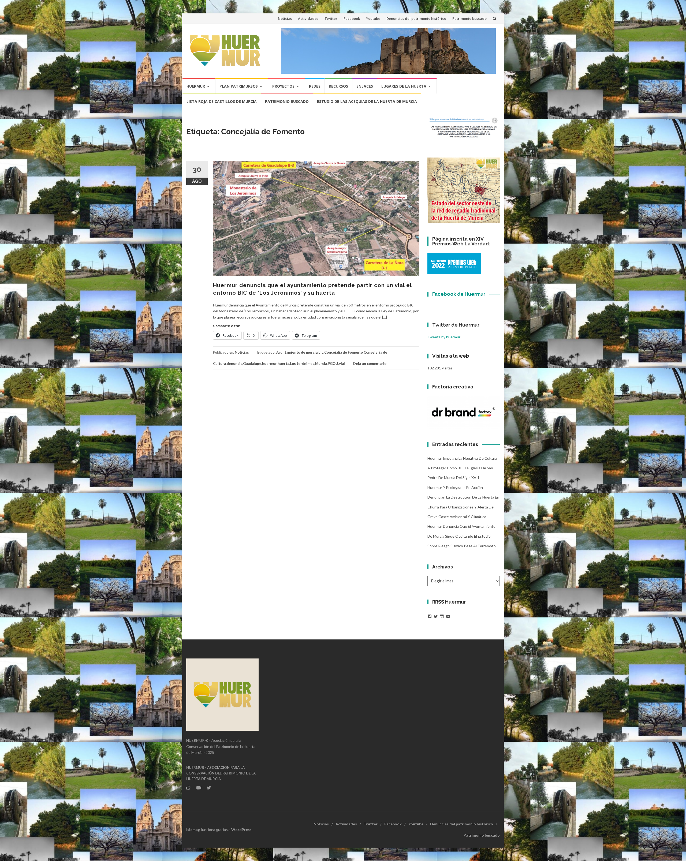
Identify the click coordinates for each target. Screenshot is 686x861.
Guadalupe (252, 363)
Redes (314, 86)
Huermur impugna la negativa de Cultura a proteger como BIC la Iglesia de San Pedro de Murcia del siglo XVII (462, 468)
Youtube (373, 18)
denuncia (234, 363)
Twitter (331, 18)
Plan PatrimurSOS (238, 86)
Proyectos (283, 86)
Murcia (321, 363)
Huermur (196, 86)
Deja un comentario (369, 363)
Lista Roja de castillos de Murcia (222, 101)
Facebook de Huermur (458, 294)
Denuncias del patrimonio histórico (416, 18)
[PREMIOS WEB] (454, 263)
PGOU (333, 363)
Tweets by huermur (443, 337)
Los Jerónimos (302, 363)
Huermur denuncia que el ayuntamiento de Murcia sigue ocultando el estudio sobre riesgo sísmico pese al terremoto (461, 536)
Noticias (285, 18)
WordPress (241, 829)
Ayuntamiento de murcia (297, 352)
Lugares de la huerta (403, 86)
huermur (269, 363)
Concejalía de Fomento (343, 352)
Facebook (352, 18)
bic (320, 352)
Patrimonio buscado (469, 18)
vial (342, 363)
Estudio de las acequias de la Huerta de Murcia (367, 101)
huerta (283, 363)
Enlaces (364, 86)
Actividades (308, 18)
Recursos (338, 86)
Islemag (193, 829)
